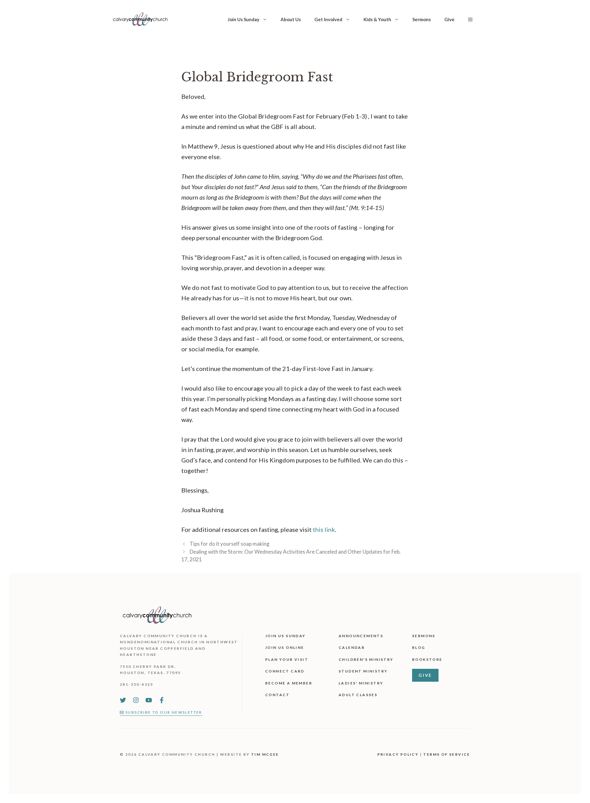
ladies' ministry (361, 683)
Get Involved (328, 19)
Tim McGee (265, 754)
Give (449, 19)
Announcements (361, 635)
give (425, 675)
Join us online (284, 647)
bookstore (427, 659)
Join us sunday (285, 635)
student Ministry (363, 671)
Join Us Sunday (243, 19)
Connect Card (285, 671)
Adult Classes (358, 694)
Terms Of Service (446, 754)
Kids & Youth (377, 19)
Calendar (352, 647)
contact (277, 694)
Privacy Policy (398, 754)
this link (324, 529)
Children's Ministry (366, 659)
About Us (291, 19)
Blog (418, 647)
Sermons (421, 19)
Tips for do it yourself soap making (229, 543)
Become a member (288, 683)
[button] (470, 19)
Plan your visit (286, 659)
